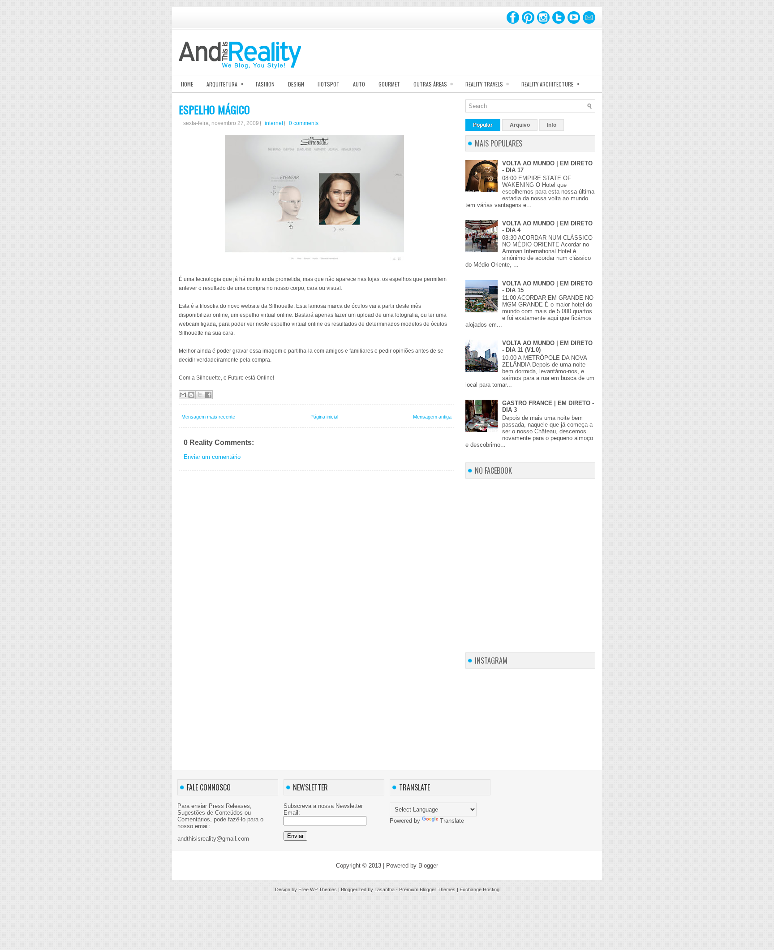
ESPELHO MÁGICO (214, 109)
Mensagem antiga (432, 416)
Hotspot (329, 84)
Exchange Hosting (479, 889)
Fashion (265, 84)
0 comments (303, 123)
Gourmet (389, 84)
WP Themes (323, 889)
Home (187, 84)
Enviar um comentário (212, 456)
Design (296, 84)
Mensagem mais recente (208, 416)
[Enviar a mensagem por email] (182, 394)
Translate (452, 820)
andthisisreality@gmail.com (213, 838)
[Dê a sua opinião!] (191, 394)
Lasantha (384, 889)
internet (274, 123)
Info (551, 125)
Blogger (428, 865)
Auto (359, 84)
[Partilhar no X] (199, 394)
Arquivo (520, 125)
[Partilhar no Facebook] (208, 394)
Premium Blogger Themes (427, 889)
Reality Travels (487, 83)
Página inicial (324, 416)
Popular (483, 125)
